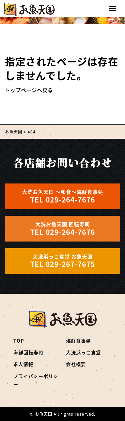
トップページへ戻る (29, 89)
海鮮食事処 (78, 340)
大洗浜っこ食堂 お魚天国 (62, 261)
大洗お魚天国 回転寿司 (62, 229)
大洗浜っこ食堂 (83, 352)
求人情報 (23, 364)
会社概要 (76, 364)
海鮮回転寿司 (28, 352)
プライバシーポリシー (35, 380)
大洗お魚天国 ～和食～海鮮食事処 (62, 196)
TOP (18, 340)
